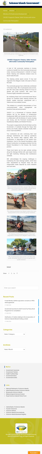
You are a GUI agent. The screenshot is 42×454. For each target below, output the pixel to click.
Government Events (11, 377)
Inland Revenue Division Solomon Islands (17, 390)
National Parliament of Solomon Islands (17, 388)
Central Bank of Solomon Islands (15, 407)
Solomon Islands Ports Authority (15, 412)
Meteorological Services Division (15, 394)
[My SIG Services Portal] (21, 2)
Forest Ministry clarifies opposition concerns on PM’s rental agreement (19, 301)
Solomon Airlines (11, 410)
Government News (11, 375)
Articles (11, 10)
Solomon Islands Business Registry (16, 414)
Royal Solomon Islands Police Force (16, 396)
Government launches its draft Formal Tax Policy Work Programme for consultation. (20, 309)
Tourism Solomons (11, 408)
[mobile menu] (39, 3)
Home (5, 10)
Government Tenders (12, 372)
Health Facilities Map (12, 374)
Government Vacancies (12, 370)
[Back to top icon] (39, 451)
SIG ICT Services (21, 434)
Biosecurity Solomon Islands (14, 392)
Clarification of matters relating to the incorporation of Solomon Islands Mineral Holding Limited (20, 318)
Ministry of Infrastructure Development (15, 14)
